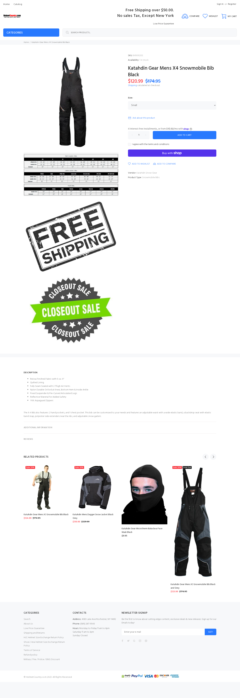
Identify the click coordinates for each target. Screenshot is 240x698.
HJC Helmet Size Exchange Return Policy (44, 637)
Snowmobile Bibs (151, 177)
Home (26, 42)
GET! (210, 632)
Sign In (220, 4)
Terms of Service (32, 650)
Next (213, 457)
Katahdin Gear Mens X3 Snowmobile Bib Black (46, 514)
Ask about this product (144, 118)
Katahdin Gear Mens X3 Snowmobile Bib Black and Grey (193, 586)
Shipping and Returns (34, 633)
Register (232, 4)
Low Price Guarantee (34, 628)
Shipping (132, 85)
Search (27, 619)
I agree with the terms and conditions (150, 144)
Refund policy (30, 655)
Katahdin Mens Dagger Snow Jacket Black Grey (93, 516)
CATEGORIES (15, 32)
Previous (205, 457)
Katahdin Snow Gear (146, 173)
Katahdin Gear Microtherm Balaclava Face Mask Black (142, 530)
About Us (28, 624)
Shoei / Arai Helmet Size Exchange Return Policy (44, 644)
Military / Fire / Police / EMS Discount (42, 659)
